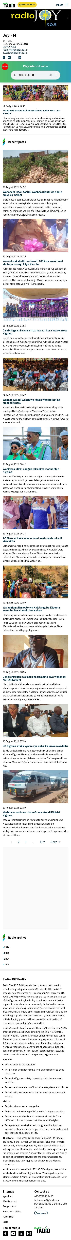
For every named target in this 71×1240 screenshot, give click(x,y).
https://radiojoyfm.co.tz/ (15, 52)
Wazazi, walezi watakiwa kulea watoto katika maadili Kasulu (31, 401)
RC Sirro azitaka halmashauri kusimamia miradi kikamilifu (32, 540)
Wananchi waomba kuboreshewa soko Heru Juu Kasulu (31, 112)
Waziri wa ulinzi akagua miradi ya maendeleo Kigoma (31, 470)
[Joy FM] (9, 4)
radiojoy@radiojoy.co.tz (15, 49)
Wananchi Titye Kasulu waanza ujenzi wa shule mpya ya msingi (32, 193)
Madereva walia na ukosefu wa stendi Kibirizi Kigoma (31, 814)
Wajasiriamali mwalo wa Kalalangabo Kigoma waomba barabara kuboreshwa (31, 609)
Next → (55, 842)
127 (42, 842)
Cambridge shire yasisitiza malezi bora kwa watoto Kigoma (35, 332)
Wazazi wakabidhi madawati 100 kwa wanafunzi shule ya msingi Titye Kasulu (33, 263)
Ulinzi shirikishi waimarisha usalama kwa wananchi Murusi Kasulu (34, 678)
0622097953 (9, 46)
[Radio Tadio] (51, 1229)
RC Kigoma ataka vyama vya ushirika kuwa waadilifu (35, 746)
